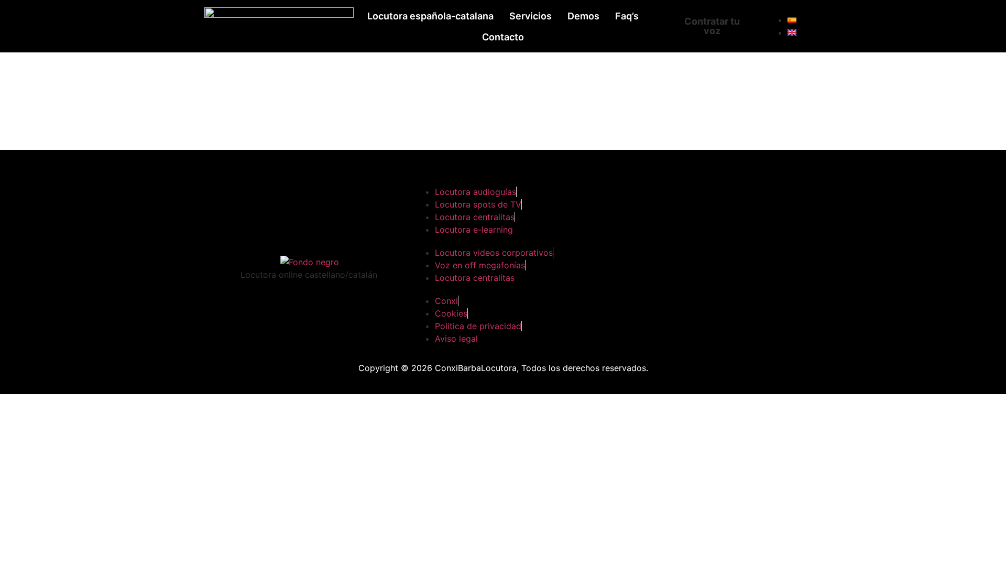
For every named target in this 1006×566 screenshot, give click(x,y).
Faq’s (627, 15)
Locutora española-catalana (430, 15)
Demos (583, 15)
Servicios (530, 15)
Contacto (503, 36)
